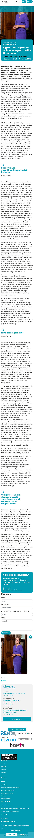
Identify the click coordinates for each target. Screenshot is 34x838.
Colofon (3, 796)
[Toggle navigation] (4, 9)
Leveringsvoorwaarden (7, 793)
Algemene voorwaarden (7, 790)
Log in (18, 1)
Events (3, 775)
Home (4, 42)
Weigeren (23, 834)
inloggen (9, 588)
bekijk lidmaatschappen (14, 590)
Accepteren (12, 834)
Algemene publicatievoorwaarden (10, 787)
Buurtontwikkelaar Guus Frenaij (14, 693)
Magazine (4, 778)
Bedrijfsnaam (5, 604)
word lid (29, 1)
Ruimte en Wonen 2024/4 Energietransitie (11, 702)
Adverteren (4, 785)
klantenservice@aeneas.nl (8, 821)
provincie (4, 680)
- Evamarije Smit (8, 695)
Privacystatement (6, 801)
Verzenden (5, 633)
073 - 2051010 (4, 818)
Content (9, 42)
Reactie (3, 618)
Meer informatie (16, 830)
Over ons (3, 769)
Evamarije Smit (17, 718)
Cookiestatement (5, 798)
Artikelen (15, 42)
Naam (3, 598)
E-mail (15, 611)
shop (23, 1)
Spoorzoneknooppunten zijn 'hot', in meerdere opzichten (15, 711)
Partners (3, 772)
